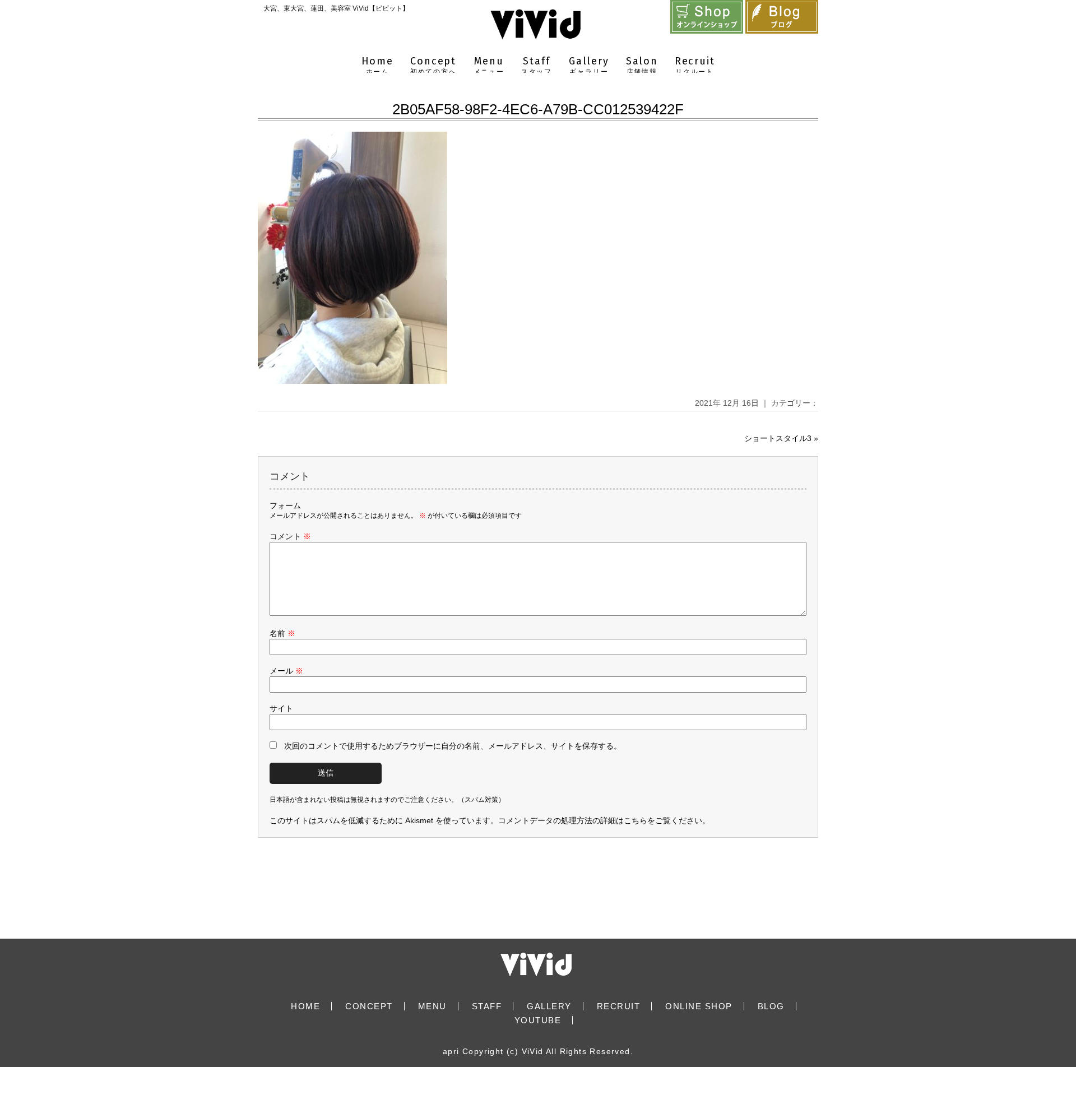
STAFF (487, 1006)
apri (451, 1051)
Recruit (695, 65)
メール (286, 670)
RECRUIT (619, 1006)
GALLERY (549, 1006)
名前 (282, 633)
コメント (290, 536)
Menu (489, 65)
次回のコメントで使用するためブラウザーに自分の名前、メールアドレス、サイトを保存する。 (453, 745)
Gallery (589, 65)
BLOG (771, 1006)
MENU (432, 1006)
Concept (433, 65)
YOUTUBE (538, 1020)
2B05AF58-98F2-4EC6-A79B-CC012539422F (538, 109)
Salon (642, 65)
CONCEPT (369, 1006)
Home (377, 65)
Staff (536, 65)
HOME (305, 1006)
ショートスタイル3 (777, 438)
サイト (281, 708)
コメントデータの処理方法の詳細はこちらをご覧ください (600, 820)
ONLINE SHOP (698, 1006)
